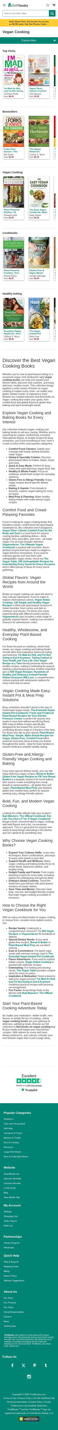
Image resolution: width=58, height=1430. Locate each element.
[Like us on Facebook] (12, 1365)
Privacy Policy (25, 1398)
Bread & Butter (39, 942)
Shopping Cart (11, 1216)
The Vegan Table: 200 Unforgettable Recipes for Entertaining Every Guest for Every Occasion (28, 561)
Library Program (12, 1243)
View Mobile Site (12, 1197)
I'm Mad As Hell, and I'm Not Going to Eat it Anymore (32, 980)
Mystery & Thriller (12, 1137)
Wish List (8, 1225)
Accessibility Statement (36, 1405)
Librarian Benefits (12, 1183)
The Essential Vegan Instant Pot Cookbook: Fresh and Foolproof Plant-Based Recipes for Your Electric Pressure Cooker (28, 714)
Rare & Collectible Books (16, 1156)
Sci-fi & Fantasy (11, 1142)
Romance (8, 1147)
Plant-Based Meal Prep (24, 788)
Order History (10, 1221)
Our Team (8, 1307)
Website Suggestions (14, 1280)
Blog (6, 1192)
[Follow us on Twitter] (23, 1365)
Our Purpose (10, 1302)
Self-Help (8, 1128)
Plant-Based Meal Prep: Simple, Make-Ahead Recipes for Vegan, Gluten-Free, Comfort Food (28, 735)
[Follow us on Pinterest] (34, 1365)
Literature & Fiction (13, 1133)
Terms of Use (9, 1398)
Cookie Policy (35, 1402)
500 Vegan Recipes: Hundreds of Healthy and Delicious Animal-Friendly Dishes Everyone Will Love (25, 675)
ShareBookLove (11, 1174)
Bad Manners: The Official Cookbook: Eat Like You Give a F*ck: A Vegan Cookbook (26, 817)
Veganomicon (10, 616)
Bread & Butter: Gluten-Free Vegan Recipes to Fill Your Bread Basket (28, 776)
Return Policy (10, 1276)
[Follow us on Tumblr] (45, 1365)
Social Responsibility (14, 1312)
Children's (8, 1119)
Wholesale (9, 1247)
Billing (6, 1271)
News (6, 1321)
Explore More (29, 40)
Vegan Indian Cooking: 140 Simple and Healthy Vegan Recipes (26, 602)
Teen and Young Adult (14, 1123)
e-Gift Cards (10, 1188)
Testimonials (10, 1326)
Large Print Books (12, 1152)
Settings (8, 1211)
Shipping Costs (11, 1266)
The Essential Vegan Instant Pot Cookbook (31, 955)
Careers (8, 1316)
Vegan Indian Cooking (38, 962)
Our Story (8, 1298)
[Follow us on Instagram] (29, 1376)
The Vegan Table (26, 970)
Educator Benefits (12, 1178)
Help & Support (11, 1261)
